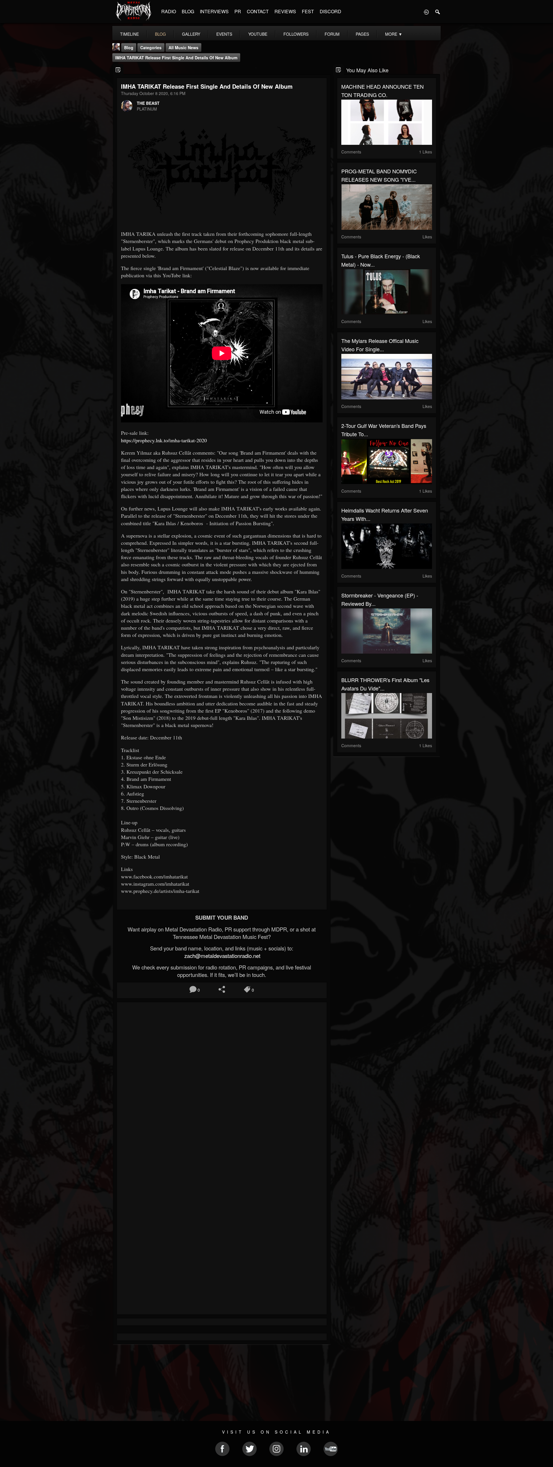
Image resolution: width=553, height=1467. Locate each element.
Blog (128, 47)
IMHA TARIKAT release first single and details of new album (176, 57)
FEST (308, 11)
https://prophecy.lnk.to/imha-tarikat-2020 (164, 440)
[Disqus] (221, 1083)
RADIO (168, 11)
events (224, 34)
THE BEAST (148, 103)
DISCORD (330, 11)
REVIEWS (285, 11)
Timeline (129, 34)
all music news (183, 47)
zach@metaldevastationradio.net (221, 955)
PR (237, 11)
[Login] (426, 11)
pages (362, 34)
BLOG (188, 11)
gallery (191, 34)
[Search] (438, 11)
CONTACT (258, 11)
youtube (257, 34)
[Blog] (118, 70)
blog (160, 34)
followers (295, 34)
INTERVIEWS (214, 11)
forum (332, 34)
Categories (151, 47)
